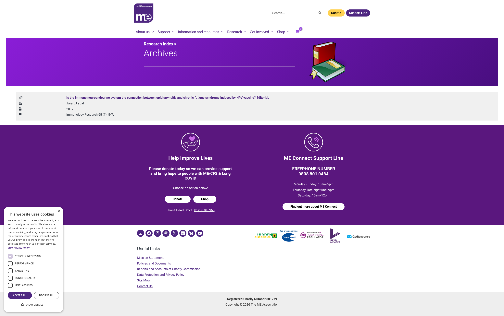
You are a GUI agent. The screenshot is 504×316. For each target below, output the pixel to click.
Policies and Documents (154, 263)
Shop (204, 199)
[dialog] (33, 259)
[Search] (320, 13)
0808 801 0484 (313, 173)
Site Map (143, 280)
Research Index (158, 43)
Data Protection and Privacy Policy (160, 274)
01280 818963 (204, 210)
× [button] (58, 211)
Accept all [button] (20, 295)
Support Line (358, 13)
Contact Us (145, 286)
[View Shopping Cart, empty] (297, 31)
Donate (336, 13)
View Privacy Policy (19, 247)
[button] (152, 32)
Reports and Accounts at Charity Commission (168, 269)
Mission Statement (150, 258)
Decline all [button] (46, 295)
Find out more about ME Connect (313, 206)
